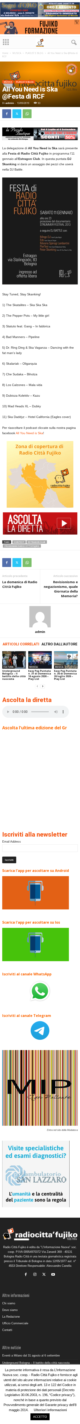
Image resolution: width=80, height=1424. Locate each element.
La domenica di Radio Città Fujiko (19, 584)
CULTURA (8, 666)
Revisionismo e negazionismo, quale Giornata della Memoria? (61, 589)
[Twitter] (16, 113)
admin (9, 103)
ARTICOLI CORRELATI (21, 644)
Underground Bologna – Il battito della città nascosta (14, 674)
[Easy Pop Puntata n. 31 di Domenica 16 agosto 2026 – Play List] (40, 660)
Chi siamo (8, 1303)
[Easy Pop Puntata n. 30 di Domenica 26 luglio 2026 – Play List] (66, 660)
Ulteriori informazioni (50, 1410)
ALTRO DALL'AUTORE (59, 644)
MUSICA (16, 53)
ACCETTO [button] (40, 1416)
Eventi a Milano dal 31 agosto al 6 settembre (31, 1355)
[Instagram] (35, 1275)
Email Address (11, 841)
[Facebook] (6, 113)
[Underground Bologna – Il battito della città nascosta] (14, 660)
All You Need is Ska (29, 433)
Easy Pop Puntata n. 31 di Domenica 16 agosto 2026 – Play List (39, 674)
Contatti (7, 1330)
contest (19, 542)
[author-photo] (40, 616)
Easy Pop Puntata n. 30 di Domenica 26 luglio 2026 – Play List (65, 674)
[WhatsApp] (27, 113)
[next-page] (42, 686)
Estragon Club (36, 542)
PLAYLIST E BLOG (34, 53)
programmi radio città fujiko (21, 546)
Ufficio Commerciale (15, 1323)
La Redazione (11, 1316)
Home (5, 53)
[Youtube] (54, 1275)
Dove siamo (10, 1310)
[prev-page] (37, 686)
